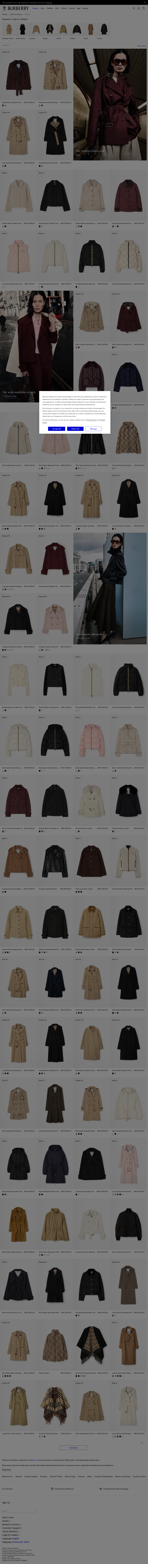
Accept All (56, 428)
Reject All (75, 428)
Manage (93, 428)
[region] (74, 412)
